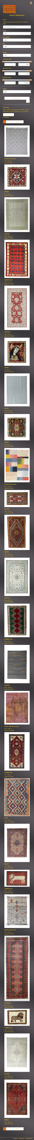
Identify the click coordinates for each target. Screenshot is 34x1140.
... (13, 122)
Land (4, 31)
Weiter (18, 122)
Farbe (4, 89)
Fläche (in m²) (7, 77)
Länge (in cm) (7, 59)
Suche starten (17, 98)
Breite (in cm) (7, 68)
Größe (5, 52)
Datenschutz (29, 1138)
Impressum (21, 1138)
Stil (4, 44)
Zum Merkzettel (8, 115)
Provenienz (6, 37)
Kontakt (15, 1138)
